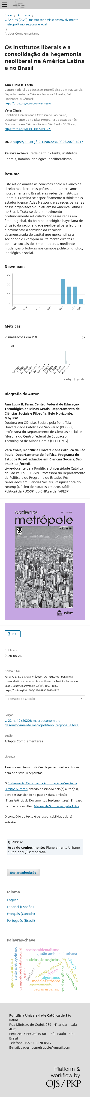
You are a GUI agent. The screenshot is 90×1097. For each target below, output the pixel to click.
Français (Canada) (21, 913)
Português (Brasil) (21, 920)
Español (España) (20, 907)
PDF (14, 634)
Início (8, 15)
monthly (67, 379)
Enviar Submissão (23, 872)
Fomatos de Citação (21, 699)
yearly (80, 379)
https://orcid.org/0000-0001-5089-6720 (28, 129)
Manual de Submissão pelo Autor (56, 806)
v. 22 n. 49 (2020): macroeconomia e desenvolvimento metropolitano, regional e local (41, 22)
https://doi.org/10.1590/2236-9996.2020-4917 (48, 142)
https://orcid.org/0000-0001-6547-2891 (28, 103)
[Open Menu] (4, 4)
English (12, 900)
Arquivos (24, 15)
